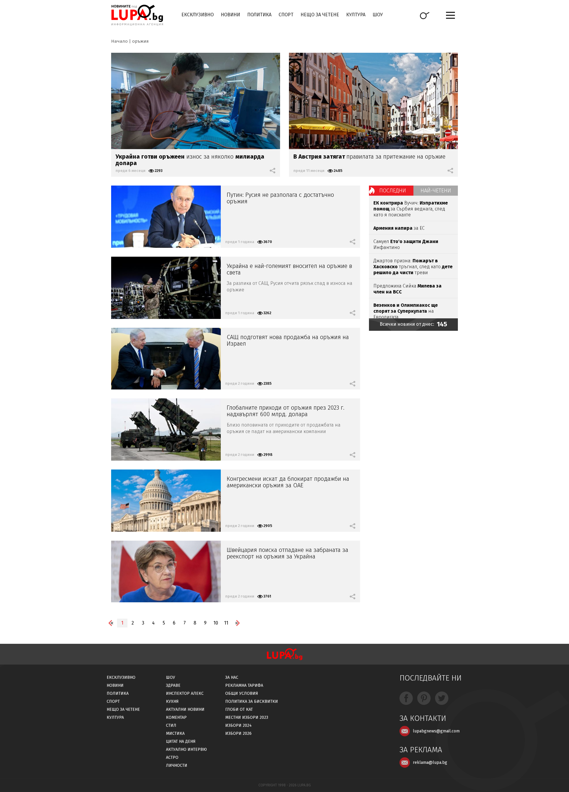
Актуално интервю (186, 749)
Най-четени (436, 190)
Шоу (378, 14)
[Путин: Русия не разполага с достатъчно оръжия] (166, 217)
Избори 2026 (238, 733)
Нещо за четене (320, 14)
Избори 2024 (238, 725)
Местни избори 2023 (246, 717)
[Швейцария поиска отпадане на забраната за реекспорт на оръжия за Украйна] (166, 571)
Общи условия (241, 693)
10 (215, 623)
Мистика (175, 733)
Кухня (172, 701)
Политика (259, 14)
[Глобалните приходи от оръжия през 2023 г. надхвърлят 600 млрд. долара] (166, 429)
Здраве (173, 685)
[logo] (137, 15)
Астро (172, 757)
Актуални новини (185, 709)
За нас (231, 677)
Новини (230, 14)
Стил (171, 725)
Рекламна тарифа (244, 685)
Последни (392, 190)
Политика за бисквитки (251, 701)
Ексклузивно (197, 14)
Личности (176, 765)
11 (226, 623)
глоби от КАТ (239, 709)
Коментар (176, 717)
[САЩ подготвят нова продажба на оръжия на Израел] (166, 358)
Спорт (286, 14)
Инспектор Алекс (185, 693)
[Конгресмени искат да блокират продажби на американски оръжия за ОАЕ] (166, 501)
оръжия (140, 41)
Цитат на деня (181, 741)
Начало (119, 41)
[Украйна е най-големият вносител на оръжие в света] (166, 288)
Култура (355, 14)
